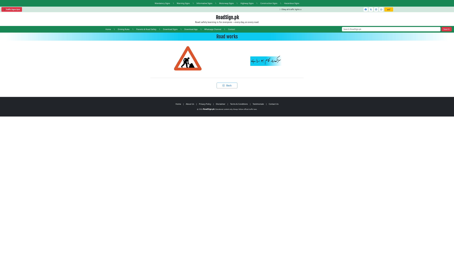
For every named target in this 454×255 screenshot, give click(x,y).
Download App (191, 29)
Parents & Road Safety (146, 29)
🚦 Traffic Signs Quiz (11, 9)
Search (446, 29)
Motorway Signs (226, 3)
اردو (388, 9)
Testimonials (258, 104)
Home (108, 29)
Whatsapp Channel (212, 29)
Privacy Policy (205, 104)
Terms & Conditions (239, 104)
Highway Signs (247, 3)
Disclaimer (220, 104)
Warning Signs (183, 3)
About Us (190, 104)
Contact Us (274, 104)
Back (229, 85)
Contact (231, 29)
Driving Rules (124, 29)
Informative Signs (204, 3)
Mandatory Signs (162, 3)
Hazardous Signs (291, 3)
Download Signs (170, 29)
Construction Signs (268, 3)
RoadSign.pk (227, 17)
